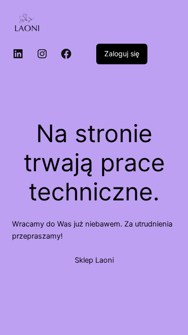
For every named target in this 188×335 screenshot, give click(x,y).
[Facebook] (66, 54)
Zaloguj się (121, 53)
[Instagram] (42, 54)
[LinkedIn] (18, 54)
